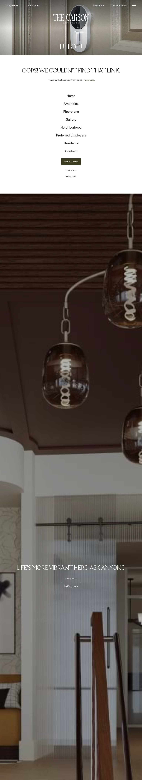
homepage (89, 79)
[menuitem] (71, 96)
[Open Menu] (134, 5)
